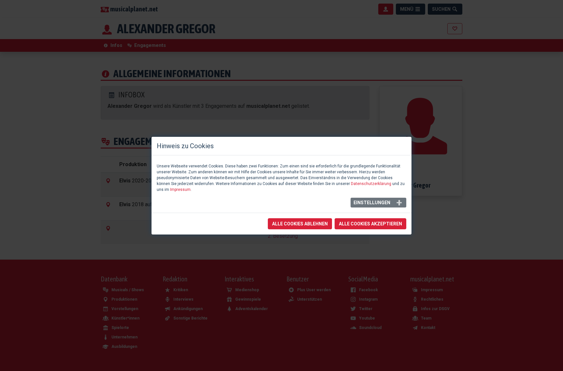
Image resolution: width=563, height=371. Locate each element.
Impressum (180, 189)
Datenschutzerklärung (371, 183)
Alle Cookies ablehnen (300, 223)
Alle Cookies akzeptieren (370, 223)
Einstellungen (372, 202)
